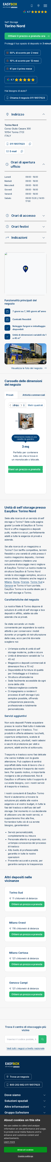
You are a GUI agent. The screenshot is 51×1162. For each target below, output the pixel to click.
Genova (9, 585)
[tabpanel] (25, 446)
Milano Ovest (17, 922)
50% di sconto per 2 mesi (24, 52)
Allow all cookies (25, 1150)
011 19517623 (17, 143)
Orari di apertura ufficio (23, 164)
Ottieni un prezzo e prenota (23, 469)
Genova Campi (18, 982)
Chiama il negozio (27, 97)
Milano (8, 582)
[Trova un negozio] (38, 5)
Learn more (9, 1141)
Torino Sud (36, 582)
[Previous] (10, 405)
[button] (25, 269)
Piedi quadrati (17, 405)
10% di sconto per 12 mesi (24, 60)
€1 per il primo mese (21, 68)
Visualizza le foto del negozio (26, 368)
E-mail (13, 151)
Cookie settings (25, 1156)
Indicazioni (19, 237)
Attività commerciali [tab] (34, 395)
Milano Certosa (18, 952)
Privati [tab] (9, 395)
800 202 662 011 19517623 (25, 1084)
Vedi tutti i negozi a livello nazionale (25, 1048)
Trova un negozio (19, 1076)
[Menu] (45, 5)
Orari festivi (20, 226)
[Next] (21, 405)
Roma (16, 582)
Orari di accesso (23, 215)
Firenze (25, 582)
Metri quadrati (35, 405)
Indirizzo (17, 114)
